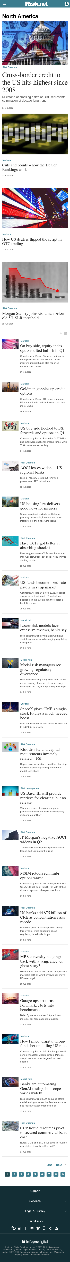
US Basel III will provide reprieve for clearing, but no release (43, 797)
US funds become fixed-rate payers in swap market (43, 584)
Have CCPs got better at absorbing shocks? (40, 545)
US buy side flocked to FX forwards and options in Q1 (42, 430)
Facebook (26, 1228)
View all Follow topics (14, 1228)
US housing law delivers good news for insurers (40, 505)
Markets (7, 160)
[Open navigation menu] (3, 4)
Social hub (50, 1228)
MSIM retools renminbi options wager (39, 875)
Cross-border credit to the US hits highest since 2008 (35, 82)
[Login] (66, 4)
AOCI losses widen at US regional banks (41, 469)
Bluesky (38, 1228)
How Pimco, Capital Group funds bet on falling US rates (43, 1043)
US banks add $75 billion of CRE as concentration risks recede (43, 917)
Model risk (26, 620)
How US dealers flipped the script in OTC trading (32, 241)
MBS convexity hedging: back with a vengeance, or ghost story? (41, 961)
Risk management (30, 788)
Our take (25, 704)
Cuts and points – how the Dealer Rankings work (29, 167)
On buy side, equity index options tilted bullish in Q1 (42, 347)
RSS (56, 1228)
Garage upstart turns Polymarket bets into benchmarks (37, 1005)
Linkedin (20, 1228)
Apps (44, 1228)
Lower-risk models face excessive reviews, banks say (43, 627)
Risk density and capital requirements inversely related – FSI (40, 754)
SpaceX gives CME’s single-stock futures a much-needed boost (43, 713)
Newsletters (32, 1228)
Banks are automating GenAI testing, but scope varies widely (40, 1088)
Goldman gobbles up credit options (42, 390)
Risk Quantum (10, 67)
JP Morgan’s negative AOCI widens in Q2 (43, 839)
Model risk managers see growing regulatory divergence (40, 669)
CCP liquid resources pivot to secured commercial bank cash (43, 1132)
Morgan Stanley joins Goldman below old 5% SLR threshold (33, 315)
